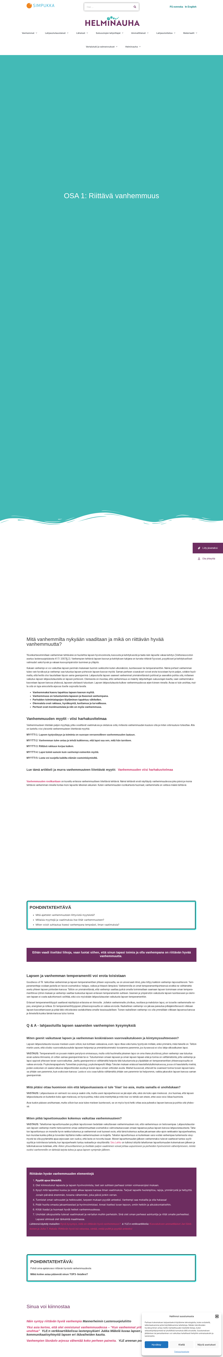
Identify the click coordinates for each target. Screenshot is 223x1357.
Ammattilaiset (138, 33)
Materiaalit (188, 33)
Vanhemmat (28, 33)
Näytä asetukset (207, 1344)
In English (190, 6)
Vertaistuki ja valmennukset (100, 46)
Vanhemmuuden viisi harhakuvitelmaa (145, 769)
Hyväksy (156, 1344)
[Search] (135, 6)
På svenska (176, 6)
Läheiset (80, 33)
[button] (216, 1316)
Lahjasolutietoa (164, 33)
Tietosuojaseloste (181, 1351)
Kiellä (182, 1344)
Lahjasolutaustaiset (55, 33)
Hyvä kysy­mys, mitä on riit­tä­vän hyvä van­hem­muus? (90, 1224)
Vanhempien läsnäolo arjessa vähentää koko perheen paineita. (72, 1340)
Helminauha (131, 46)
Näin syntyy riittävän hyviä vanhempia (54, 1321)
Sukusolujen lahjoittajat (108, 33)
